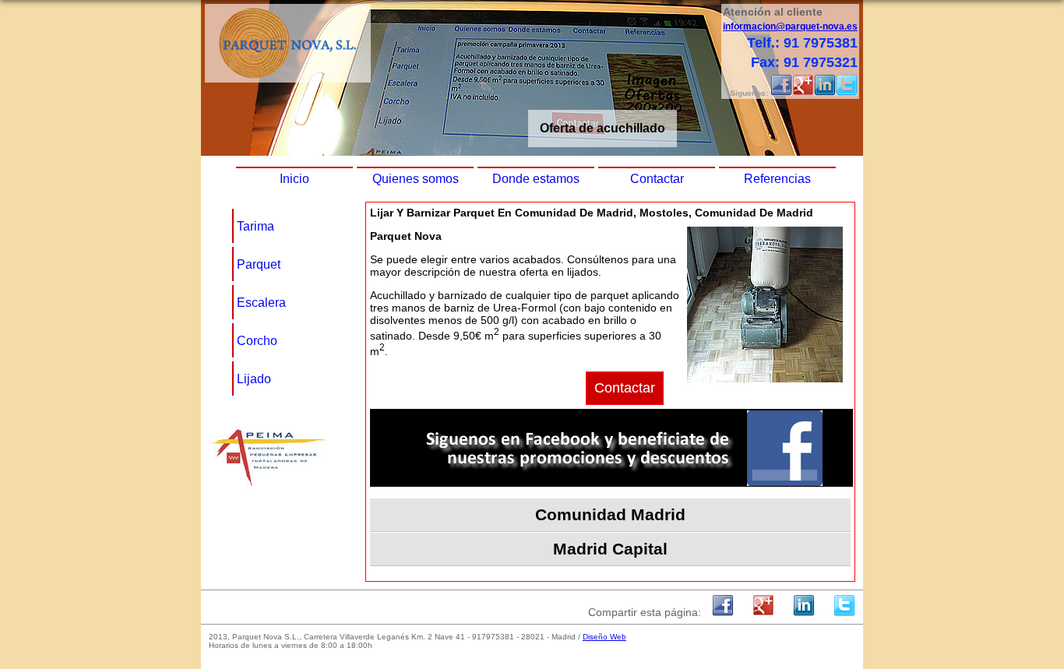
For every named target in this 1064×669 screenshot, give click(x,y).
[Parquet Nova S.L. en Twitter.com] (847, 93)
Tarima (255, 226)
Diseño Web (604, 636)
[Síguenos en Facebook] (611, 483)
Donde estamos (536, 178)
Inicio (294, 178)
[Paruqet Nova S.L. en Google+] (803, 93)
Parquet (258, 264)
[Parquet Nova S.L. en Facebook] (781, 93)
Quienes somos (415, 178)
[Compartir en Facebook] (723, 612)
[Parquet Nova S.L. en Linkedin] (825, 93)
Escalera (261, 302)
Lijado (254, 379)
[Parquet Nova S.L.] (288, 78)
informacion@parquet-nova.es (790, 26)
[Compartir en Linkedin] (804, 612)
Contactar (657, 178)
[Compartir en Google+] (763, 612)
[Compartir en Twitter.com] (844, 612)
